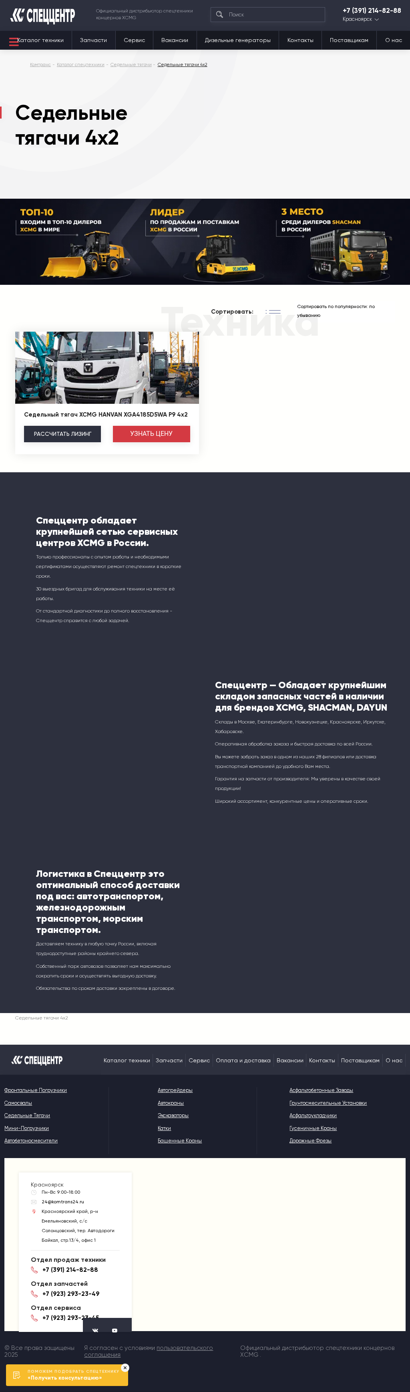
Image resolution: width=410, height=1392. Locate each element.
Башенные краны (180, 1141)
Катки (164, 1128)
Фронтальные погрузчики (35, 1090)
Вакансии (174, 40)
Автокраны (171, 1103)
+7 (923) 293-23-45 (70, 1317)
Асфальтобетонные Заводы (321, 1090)
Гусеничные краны (313, 1128)
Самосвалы (18, 1103)
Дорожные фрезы (310, 1141)
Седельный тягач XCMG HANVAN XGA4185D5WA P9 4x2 (106, 414)
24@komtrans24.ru (63, 1202)
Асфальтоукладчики (313, 1115)
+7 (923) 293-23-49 (70, 1293)
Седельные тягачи (27, 1115)
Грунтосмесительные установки (328, 1103)
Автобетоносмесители (31, 1141)
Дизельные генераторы (238, 40)
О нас (393, 40)
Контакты (300, 40)
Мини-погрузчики (26, 1128)
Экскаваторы (173, 1115)
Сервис (134, 40)
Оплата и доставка (243, 1060)
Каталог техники (40, 40)
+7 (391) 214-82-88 (372, 10)
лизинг (62, 434)
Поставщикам (349, 40)
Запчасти (93, 40)
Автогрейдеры (175, 1090)
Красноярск (357, 19)
